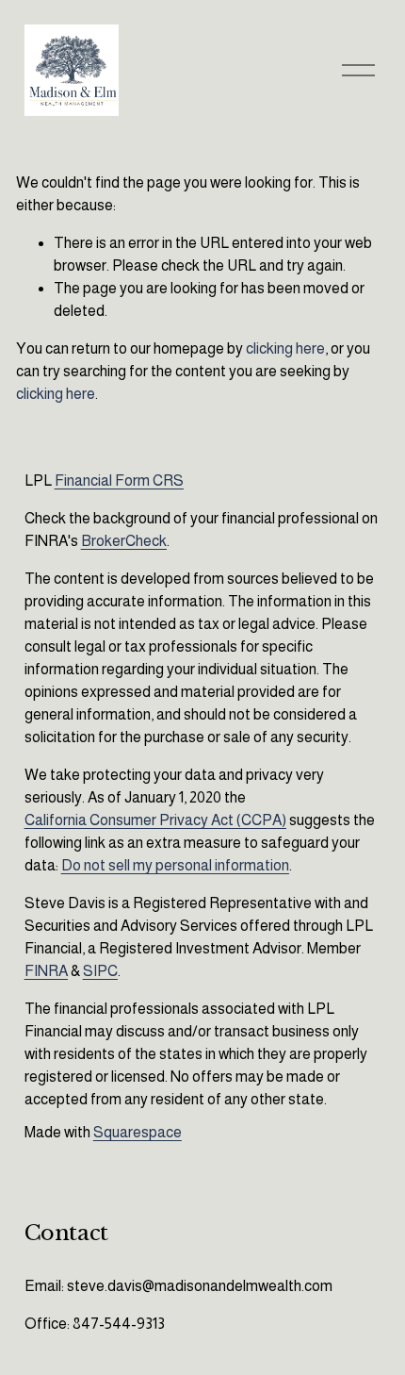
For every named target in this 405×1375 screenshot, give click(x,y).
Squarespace (137, 1132)
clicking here (285, 348)
